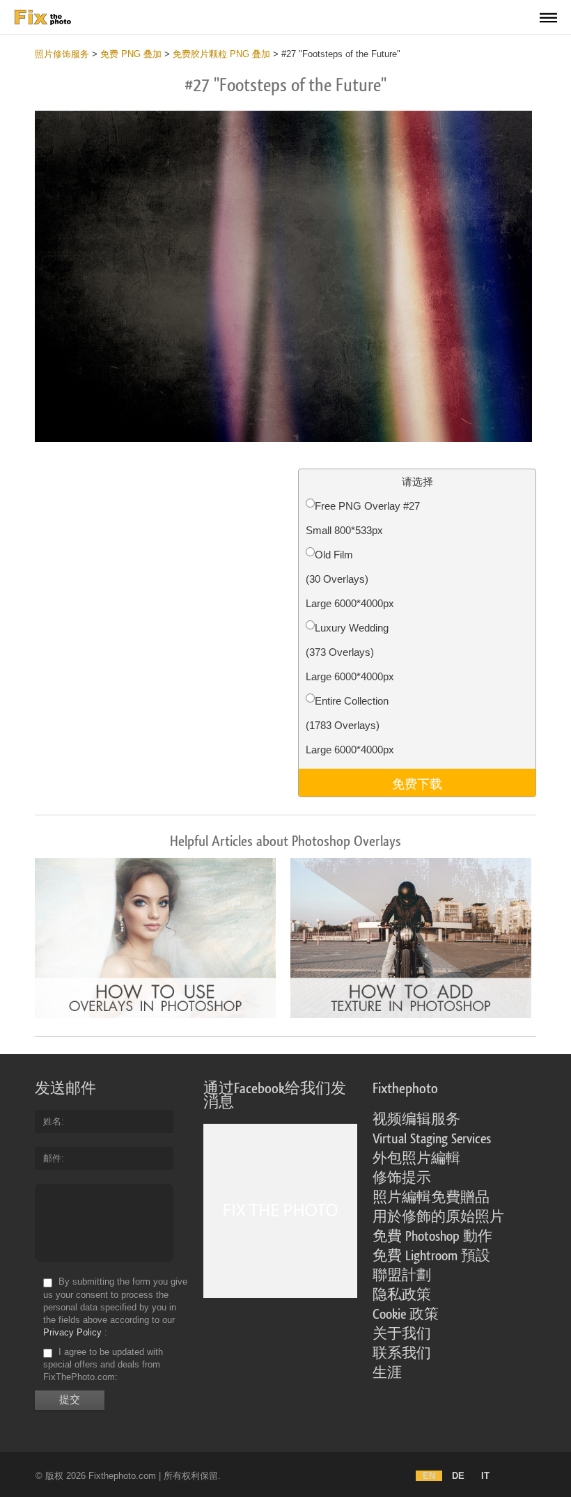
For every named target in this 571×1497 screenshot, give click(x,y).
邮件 (52, 1158)
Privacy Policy (72, 1332)
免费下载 (417, 783)
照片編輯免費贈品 (431, 1198)
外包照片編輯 (416, 1159)
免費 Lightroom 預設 (431, 1256)
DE (458, 1476)
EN (429, 1476)
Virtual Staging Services (432, 1139)
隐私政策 (402, 1295)
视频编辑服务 (416, 1120)
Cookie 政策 (406, 1315)
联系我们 (402, 1354)
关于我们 (402, 1334)
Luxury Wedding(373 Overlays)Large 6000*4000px (350, 652)
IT (485, 1476)
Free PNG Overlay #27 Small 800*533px (363, 518)
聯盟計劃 (402, 1276)
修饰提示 (402, 1178)
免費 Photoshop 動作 (432, 1237)
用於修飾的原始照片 (438, 1217)
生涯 (387, 1373)
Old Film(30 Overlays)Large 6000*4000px (350, 579)
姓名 (52, 1121)
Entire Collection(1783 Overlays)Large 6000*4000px (350, 725)
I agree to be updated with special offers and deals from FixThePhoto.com (103, 1364)
